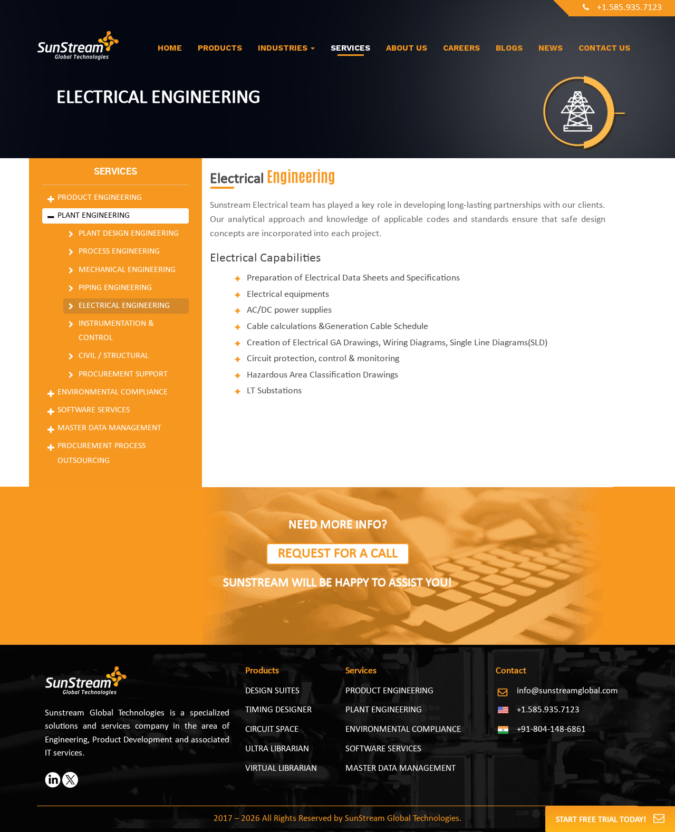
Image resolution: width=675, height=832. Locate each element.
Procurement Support (123, 374)
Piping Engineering (115, 288)
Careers (461, 48)
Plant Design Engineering (129, 233)
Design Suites (272, 690)
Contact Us (604, 48)
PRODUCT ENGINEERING (389, 690)
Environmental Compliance (112, 392)
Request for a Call (338, 554)
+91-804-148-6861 (551, 729)
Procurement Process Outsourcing (101, 453)
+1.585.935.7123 (629, 8)
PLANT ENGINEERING (383, 709)
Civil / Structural (114, 356)
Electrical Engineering (124, 306)
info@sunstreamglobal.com (567, 690)
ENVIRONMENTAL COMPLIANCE (403, 729)
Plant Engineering (93, 215)
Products (220, 48)
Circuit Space (271, 729)
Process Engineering (119, 251)
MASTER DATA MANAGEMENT (400, 768)
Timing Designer (278, 709)
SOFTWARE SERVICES (383, 748)
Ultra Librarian (277, 748)
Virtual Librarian (281, 768)
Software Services (93, 410)
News (550, 48)
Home (170, 48)
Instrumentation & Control (116, 331)
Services (350, 48)
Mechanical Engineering (127, 270)
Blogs (509, 48)
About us (406, 48)
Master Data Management (109, 428)
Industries (284, 48)
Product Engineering (99, 198)
